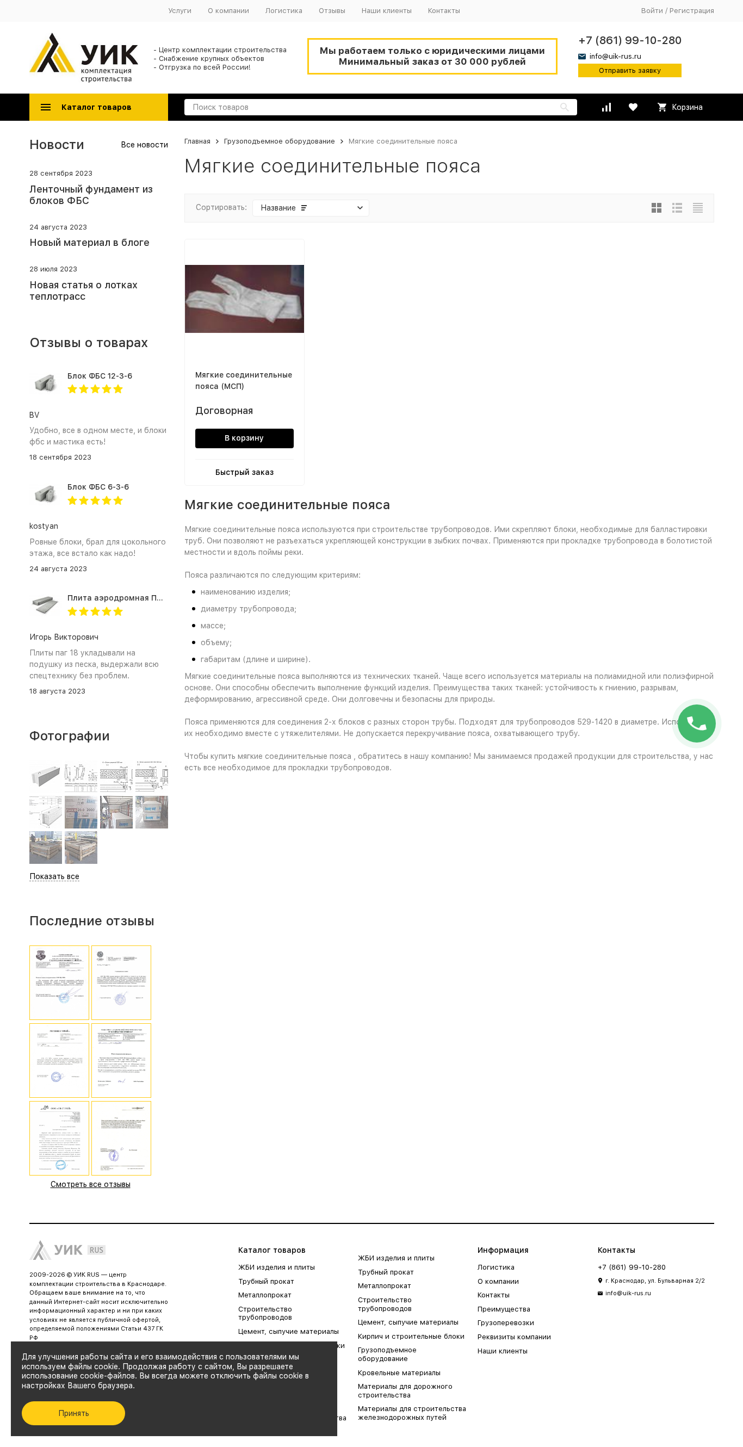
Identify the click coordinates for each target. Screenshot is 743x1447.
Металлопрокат (265, 1295)
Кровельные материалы (399, 1373)
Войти (652, 11)
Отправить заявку (630, 70)
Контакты (444, 11)
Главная (197, 141)
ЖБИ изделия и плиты (276, 1267)
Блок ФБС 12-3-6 (99, 376)
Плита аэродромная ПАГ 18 (122, 597)
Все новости (144, 144)
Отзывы (332, 11)
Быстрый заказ (244, 472)
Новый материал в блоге (89, 242)
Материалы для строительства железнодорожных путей (412, 1413)
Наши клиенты (387, 11)
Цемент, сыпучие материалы (288, 1331)
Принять (73, 1413)
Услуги (179, 11)
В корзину (244, 438)
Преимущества (504, 1309)
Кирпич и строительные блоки (411, 1336)
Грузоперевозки (506, 1323)
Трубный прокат (266, 1281)
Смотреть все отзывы (91, 1184)
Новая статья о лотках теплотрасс (83, 290)
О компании (228, 11)
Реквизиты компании (514, 1337)
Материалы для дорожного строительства (405, 1390)
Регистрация (692, 11)
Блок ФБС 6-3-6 (98, 487)
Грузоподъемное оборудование (279, 141)
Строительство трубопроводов (265, 1313)
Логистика (283, 11)
